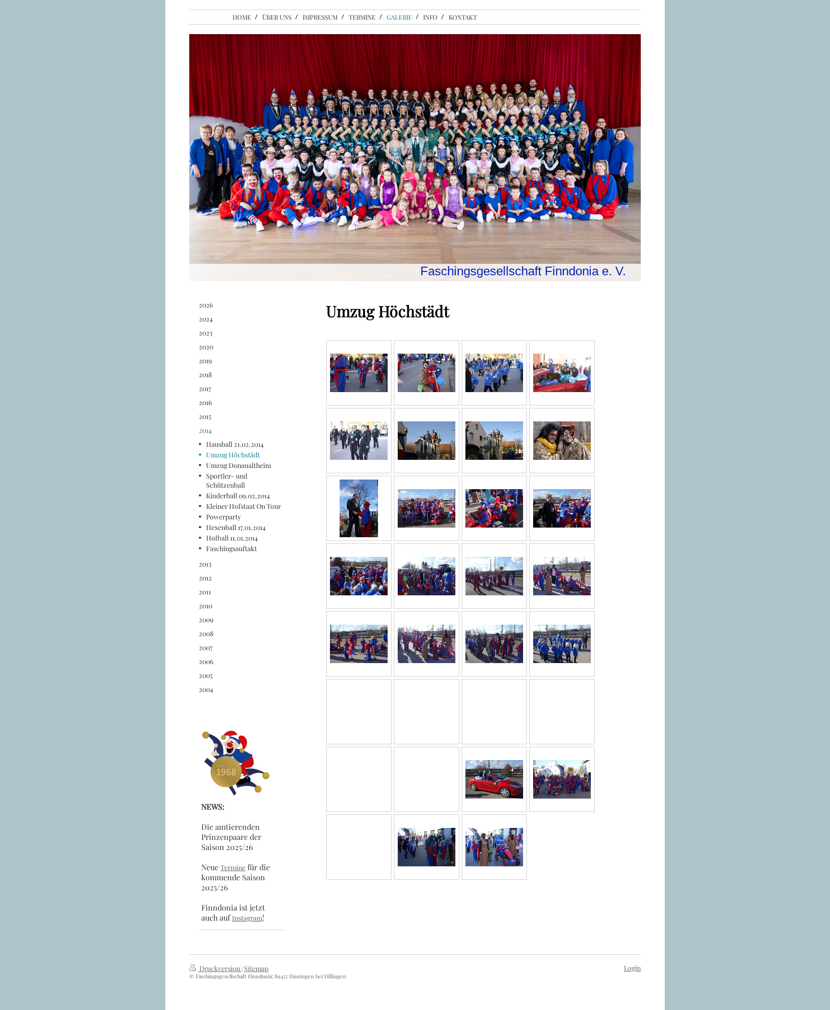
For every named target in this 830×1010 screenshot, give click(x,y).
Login (632, 968)
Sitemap (256, 968)
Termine (232, 867)
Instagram (247, 918)
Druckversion (220, 968)
